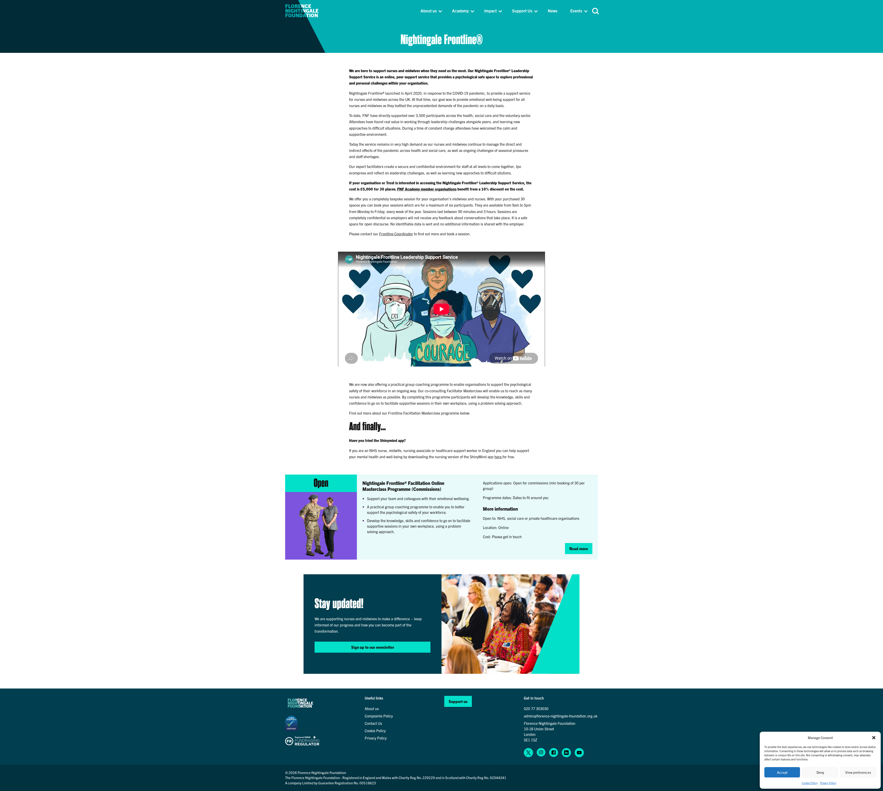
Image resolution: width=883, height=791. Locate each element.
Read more (578, 548)
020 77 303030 (536, 708)
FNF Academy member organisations (426, 189)
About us (429, 10)
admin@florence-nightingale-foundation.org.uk (560, 716)
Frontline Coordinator (396, 233)
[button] (874, 737)
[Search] (595, 11)
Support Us (522, 10)
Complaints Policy (379, 716)
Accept (782, 772)
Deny (820, 772)
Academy (460, 10)
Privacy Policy (828, 783)
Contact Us (373, 723)
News (552, 10)
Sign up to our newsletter (372, 647)
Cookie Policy (810, 783)
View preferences (858, 772)
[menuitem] (431, 11)
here (498, 456)
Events (576, 10)
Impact (490, 10)
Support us (458, 701)
